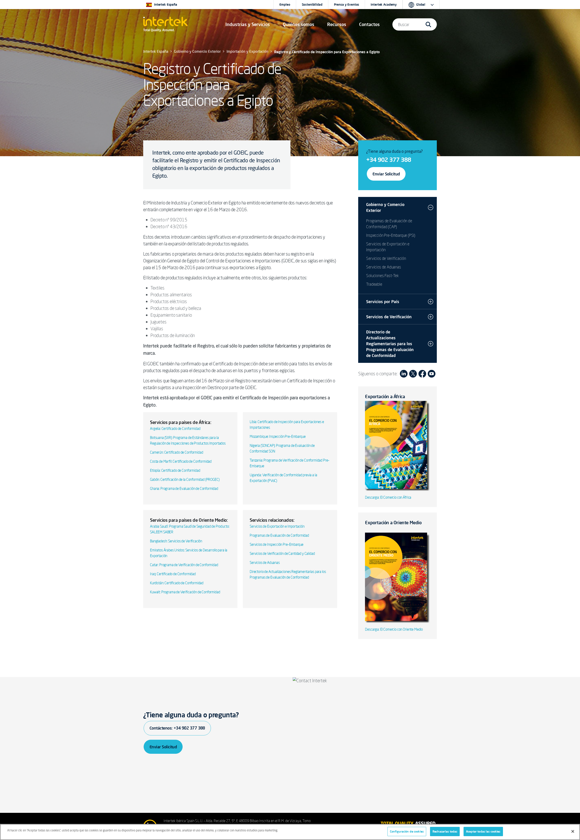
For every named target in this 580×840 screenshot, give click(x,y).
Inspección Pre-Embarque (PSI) (390, 235)
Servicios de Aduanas (265, 562)
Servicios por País (382, 301)
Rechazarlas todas (445, 831)
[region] (290, 832)
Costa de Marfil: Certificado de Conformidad (181, 461)
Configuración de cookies (407, 831)
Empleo (284, 4)
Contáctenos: (177, 727)
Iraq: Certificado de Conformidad (173, 574)
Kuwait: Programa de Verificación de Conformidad (185, 592)
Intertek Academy (384, 4)
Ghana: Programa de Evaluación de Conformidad (184, 488)
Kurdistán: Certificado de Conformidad (176, 583)
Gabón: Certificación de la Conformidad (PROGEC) (184, 479)
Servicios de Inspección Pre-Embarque (276, 544)
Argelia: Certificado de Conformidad (175, 428)
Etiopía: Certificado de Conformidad (175, 470)
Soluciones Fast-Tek (382, 275)
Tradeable (374, 284)
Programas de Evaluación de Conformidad (279, 535)
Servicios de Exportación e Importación (277, 526)
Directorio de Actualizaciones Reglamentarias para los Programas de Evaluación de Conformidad (390, 343)
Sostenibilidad (312, 4)
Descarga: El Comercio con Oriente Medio (394, 629)
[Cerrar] (573, 831)
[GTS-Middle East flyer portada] (397, 577)
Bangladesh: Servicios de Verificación (176, 541)
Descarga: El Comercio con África (388, 497)
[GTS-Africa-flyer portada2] (397, 445)
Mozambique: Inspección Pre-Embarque (277, 436)
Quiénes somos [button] (298, 24)
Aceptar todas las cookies (483, 831)
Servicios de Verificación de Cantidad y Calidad (282, 553)
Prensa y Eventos (346, 4)
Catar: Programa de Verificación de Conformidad (184, 564)
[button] (247, 24)
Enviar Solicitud (386, 173)
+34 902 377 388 (388, 159)
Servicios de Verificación (386, 258)
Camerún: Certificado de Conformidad (176, 452)
